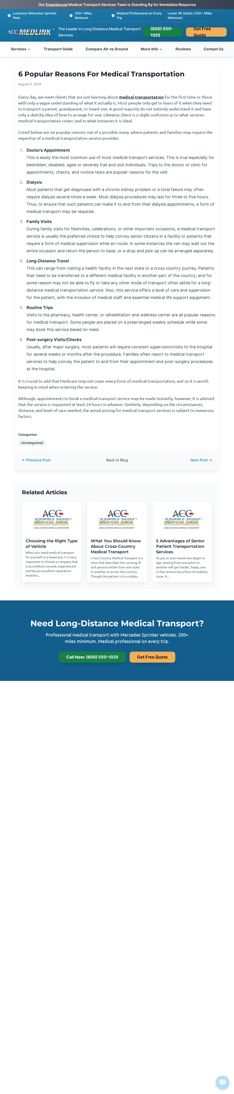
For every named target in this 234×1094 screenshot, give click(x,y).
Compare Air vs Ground (107, 49)
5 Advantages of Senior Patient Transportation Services (180, 546)
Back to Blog (117, 460)
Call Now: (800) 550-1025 (92, 657)
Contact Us (213, 49)
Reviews (183, 49)
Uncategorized (32, 443)
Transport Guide (58, 49)
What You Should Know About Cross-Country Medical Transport (116, 546)
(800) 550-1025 (161, 32)
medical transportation (141, 96)
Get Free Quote (202, 32)
